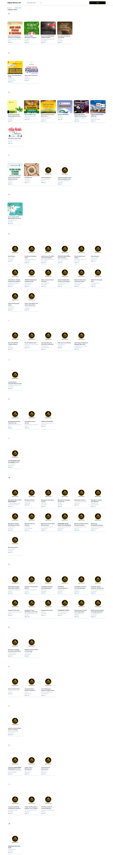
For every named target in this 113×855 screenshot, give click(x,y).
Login (97, 2)
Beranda (9, 7)
